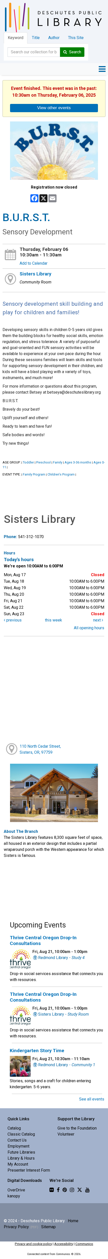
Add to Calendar (33, 263)
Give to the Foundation (77, 1128)
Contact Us (17, 1140)
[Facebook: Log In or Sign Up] (58, 1190)
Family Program (34, 474)
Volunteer (66, 1134)
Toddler (28, 462)
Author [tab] (54, 37)
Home (73, 1220)
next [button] (97, 620)
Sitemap (48, 1226)
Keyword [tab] (15, 37)
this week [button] (53, 620)
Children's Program (61, 474)
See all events (91, 1099)
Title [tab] (36, 37)
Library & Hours (21, 1158)
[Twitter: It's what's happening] (79, 1190)
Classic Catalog (21, 1134)
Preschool (43, 462)
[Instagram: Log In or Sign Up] (72, 1190)
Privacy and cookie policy (33, 1244)
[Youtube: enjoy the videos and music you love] (87, 1190)
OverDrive (16, 1190)
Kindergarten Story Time (37, 1050)
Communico (84, 1244)
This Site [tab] (76, 37)
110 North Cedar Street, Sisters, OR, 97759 (40, 749)
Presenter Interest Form (29, 1170)
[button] (102, 69)
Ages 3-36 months (78, 462)
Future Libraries (21, 1152)
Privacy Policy (16, 1226)
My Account (18, 1164)
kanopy (14, 1196)
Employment (18, 1146)
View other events (54, 107)
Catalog (14, 1128)
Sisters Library (35, 274)
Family (57, 462)
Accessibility (63, 1244)
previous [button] (13, 620)
